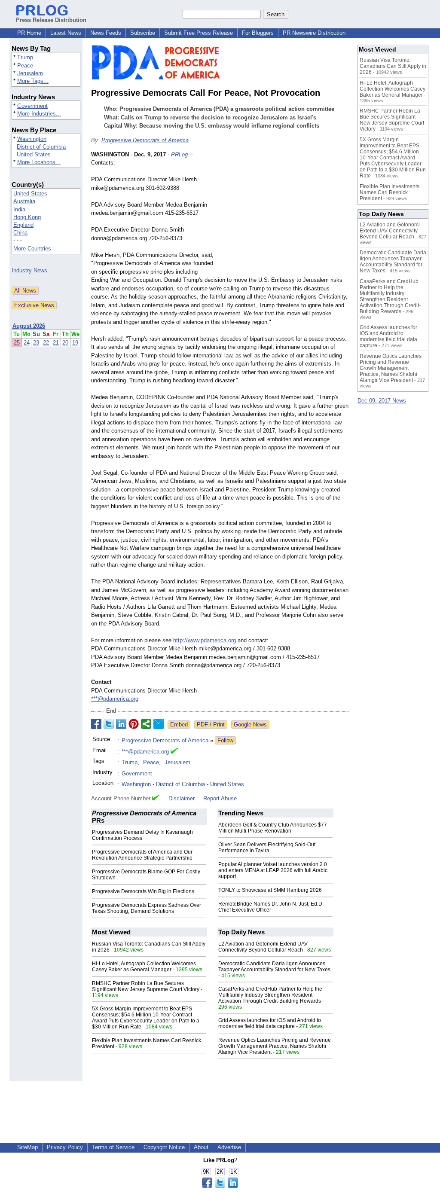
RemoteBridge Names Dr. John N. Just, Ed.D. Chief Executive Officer (271, 907)
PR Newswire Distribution (314, 33)
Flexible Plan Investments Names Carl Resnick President (389, 192)
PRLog (179, 154)
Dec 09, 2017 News (382, 400)
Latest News (65, 33)
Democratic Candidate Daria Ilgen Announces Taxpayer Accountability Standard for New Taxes (274, 967)
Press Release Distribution (51, 20)
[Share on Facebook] (96, 724)
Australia (24, 201)
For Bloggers (258, 33)
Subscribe (142, 33)
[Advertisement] (284, 213)
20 (65, 342)
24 (27, 342)
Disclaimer (181, 798)
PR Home (29, 33)
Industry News (29, 270)
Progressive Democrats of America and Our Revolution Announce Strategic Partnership (142, 855)
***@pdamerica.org (114, 699)
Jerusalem (30, 73)
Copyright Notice (164, 1147)
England (23, 225)
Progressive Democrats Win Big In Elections (143, 891)
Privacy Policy (65, 1147)
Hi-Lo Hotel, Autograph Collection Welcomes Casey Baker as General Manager (144, 967)
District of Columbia (41, 146)
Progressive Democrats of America (145, 140)
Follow (225, 740)
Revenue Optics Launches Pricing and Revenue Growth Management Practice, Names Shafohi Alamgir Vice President (274, 1046)
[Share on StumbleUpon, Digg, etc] (146, 724)
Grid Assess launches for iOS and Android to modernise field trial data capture (269, 1023)
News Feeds (105, 33)
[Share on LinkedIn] (121, 724)
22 (46, 342)
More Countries (32, 248)
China (20, 232)
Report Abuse (220, 798)
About (201, 1147)
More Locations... (39, 162)
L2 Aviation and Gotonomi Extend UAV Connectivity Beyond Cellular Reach (263, 947)
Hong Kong (27, 217)
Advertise (229, 1147)
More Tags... (33, 81)
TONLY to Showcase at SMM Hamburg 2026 (270, 890)
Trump (25, 57)
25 (17, 342)
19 (75, 342)
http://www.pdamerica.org (204, 640)
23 (36, 342)
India (19, 209)
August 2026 (28, 326)
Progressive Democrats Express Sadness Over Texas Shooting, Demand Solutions (146, 908)
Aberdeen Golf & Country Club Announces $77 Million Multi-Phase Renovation (272, 828)
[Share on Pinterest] (133, 724)
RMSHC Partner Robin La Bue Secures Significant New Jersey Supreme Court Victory (145, 986)
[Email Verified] (174, 751)
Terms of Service (113, 1147)
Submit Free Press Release (198, 33)
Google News (250, 724)
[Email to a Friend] (158, 724)
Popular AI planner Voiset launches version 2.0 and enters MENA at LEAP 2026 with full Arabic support (272, 870)
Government (32, 106)
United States (34, 154)
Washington (31, 139)
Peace (25, 65)
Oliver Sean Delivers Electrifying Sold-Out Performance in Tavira (266, 848)
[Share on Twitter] (109, 724)
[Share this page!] (220, 1186)
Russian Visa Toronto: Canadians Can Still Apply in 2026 (393, 66)
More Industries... (39, 113)
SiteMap (27, 1147)
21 (56, 342)
